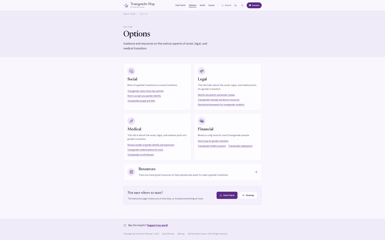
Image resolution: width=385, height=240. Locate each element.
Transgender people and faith (141, 100)
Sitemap (181, 233)
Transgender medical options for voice (145, 149)
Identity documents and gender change (216, 95)
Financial (205, 129)
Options (192, 5)
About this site (168, 233)
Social (132, 79)
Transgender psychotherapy (140, 154)
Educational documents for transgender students (221, 104)
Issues (211, 5)
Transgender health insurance (212, 146)
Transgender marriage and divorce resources (219, 99)
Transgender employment (240, 146)
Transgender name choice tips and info (145, 91)
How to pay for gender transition (213, 141)
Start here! (180, 5)
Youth (202, 5)
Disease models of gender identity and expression (150, 145)
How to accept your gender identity (144, 96)
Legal (202, 79)
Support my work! (157, 225)
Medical (134, 129)
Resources (147, 169)
